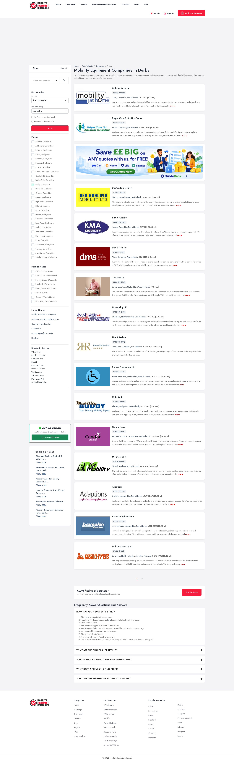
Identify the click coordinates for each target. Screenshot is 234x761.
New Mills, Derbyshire (44, 236)
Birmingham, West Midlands (46, 275)
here (87, 617)
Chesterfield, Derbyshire (44, 176)
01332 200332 (119, 93)
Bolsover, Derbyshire (43, 158)
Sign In (157, 13)
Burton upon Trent (119, 287)
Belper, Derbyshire (42, 154)
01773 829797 (119, 123)
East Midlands (132, 97)
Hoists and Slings (38, 368)
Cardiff (151, 728)
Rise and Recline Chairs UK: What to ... (49, 458)
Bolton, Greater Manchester (46, 280)
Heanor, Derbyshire (43, 197)
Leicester (181, 727)
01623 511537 (118, 551)
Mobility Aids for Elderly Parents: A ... (47, 480)
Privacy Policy (79, 736)
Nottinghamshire (127, 316)
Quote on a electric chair (41, 324)
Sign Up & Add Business (49, 437)
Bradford (152, 719)
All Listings (78, 709)
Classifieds (125, 4)
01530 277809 (119, 491)
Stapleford (116, 316)
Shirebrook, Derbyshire (44, 244)
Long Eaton (116, 346)
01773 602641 (119, 401)
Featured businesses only (44, 121)
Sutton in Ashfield (119, 556)
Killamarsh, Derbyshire (44, 218)
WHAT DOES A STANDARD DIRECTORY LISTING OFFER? (104, 659)
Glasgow (181, 713)
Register (77, 727)
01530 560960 (119, 431)
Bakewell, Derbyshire (43, 150)
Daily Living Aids (37, 379)
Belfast (150, 706)
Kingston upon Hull (185, 718)
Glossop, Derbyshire (43, 193)
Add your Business (193, 13)
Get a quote (70, 4)
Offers (136, 4)
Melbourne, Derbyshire (44, 231)
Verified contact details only (44, 117)
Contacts (83, 4)
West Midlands (144, 287)
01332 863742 (119, 192)
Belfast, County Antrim (44, 271)
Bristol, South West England (46, 288)
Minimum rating (37, 106)
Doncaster (152, 737)
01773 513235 (118, 252)
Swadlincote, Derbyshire (44, 253)
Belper (114, 127)
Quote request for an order (42, 333)
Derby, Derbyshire (42, 184)
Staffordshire (132, 287)
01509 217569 (119, 521)
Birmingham (153, 711)
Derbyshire (122, 97)
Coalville (115, 496)
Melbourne (116, 197)
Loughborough (118, 526)
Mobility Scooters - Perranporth (43, 314)
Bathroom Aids (37, 358)
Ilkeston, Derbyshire (43, 214)
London (180, 736)
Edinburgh (182, 709)
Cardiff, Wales (41, 292)
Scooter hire (36, 328)
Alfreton (115, 406)
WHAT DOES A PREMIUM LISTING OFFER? (97, 669)
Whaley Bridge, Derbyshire (46, 257)
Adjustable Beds (37, 375)
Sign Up (170, 13)
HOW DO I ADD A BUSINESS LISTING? (95, 611)
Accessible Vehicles (38, 382)
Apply (50, 128)
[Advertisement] (117, 44)
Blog (146, 4)
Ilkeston (115, 227)
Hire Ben (34, 338)
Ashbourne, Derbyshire (44, 145)
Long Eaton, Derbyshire (44, 223)
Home (58, 4)
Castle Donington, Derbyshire (46, 171)
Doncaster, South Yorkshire (45, 301)
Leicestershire (133, 436)
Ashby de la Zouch (119, 436)
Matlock (115, 466)
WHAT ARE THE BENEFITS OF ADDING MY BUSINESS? (103, 678)
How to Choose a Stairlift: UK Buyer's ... (50, 492)
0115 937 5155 (119, 312)
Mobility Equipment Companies (104, 4)
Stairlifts (34, 362)
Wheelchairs (36, 352)
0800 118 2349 (119, 282)
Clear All (63, 68)
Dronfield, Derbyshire (43, 188)
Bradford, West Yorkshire (45, 284)
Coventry (151, 733)
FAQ (76, 731)
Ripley (114, 257)
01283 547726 (119, 372)
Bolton (150, 715)
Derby (114, 97)
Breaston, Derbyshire (43, 163)
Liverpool (181, 731)
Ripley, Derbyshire (42, 240)
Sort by (34, 96)
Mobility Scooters (38, 355)
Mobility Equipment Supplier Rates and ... (49, 511)
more (172, 106)
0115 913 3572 (119, 342)
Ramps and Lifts (37, 365)
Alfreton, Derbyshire (43, 141)
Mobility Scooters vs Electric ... (51, 501)
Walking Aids (36, 372)
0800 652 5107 (119, 222)
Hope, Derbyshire (42, 210)
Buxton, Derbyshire (42, 167)
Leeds (180, 722)
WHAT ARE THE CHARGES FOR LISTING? (97, 650)
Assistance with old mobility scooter (45, 319)
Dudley (180, 704)
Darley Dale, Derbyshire (44, 180)
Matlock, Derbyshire (43, 227)
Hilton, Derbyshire (42, 206)
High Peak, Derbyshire (44, 201)
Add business (192, 592)
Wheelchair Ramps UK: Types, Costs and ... (50, 469)
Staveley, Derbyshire (43, 249)
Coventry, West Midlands (45, 297)
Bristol (150, 724)
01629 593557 (119, 461)
